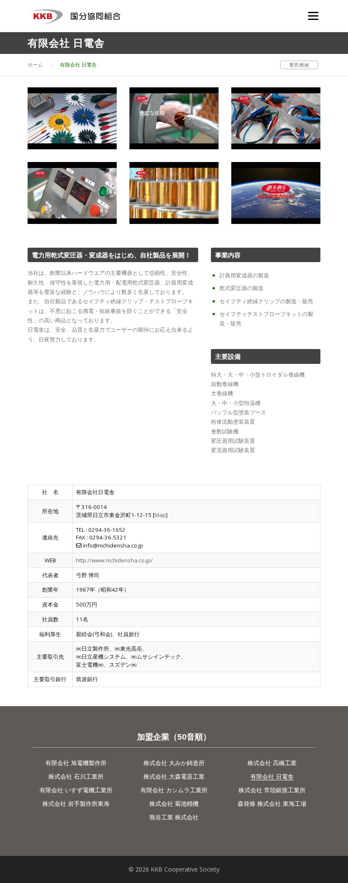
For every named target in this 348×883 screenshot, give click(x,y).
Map (160, 515)
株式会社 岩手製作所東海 (75, 803)
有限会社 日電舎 (272, 776)
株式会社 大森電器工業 (174, 776)
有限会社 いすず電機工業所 (75, 790)
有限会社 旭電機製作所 (76, 763)
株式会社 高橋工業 (272, 763)
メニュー (313, 16)
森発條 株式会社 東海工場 (272, 803)
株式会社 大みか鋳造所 (174, 763)
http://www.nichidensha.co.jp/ (114, 560)
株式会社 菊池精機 (174, 803)
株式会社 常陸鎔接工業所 (272, 790)
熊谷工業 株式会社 (174, 817)
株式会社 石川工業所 (76, 776)
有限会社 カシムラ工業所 (174, 790)
